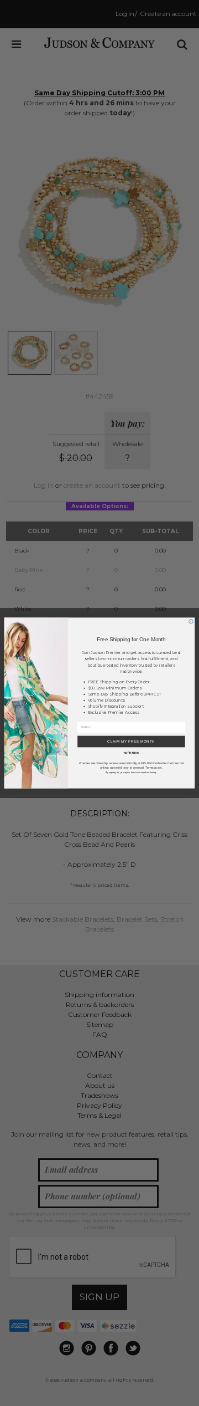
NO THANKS (131, 752)
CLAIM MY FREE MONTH (131, 742)
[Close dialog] (191, 621)
